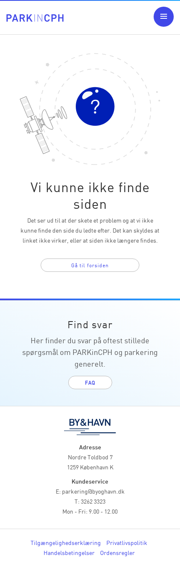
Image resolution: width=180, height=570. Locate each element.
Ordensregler (117, 552)
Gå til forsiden (90, 265)
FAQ (90, 382)
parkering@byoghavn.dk (93, 491)
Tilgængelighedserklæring (66, 542)
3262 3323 (93, 501)
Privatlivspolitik (126, 542)
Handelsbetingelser (69, 552)
